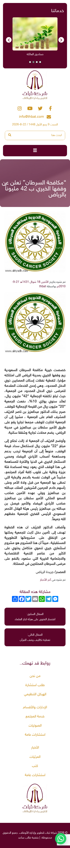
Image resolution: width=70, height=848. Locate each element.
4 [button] (30, 62)
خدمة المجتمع (35, 716)
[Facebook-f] (50, 108)
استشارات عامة (35, 735)
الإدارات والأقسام (35, 707)
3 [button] (33, 62)
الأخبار (35, 748)
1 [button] (40, 62)
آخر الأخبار (45, 580)
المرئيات (35, 757)
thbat (42, 286)
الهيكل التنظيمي (35, 694)
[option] (30, 38)
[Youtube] (30, 108)
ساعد (21, 838)
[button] (9, 40)
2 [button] (37, 62)
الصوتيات (35, 726)
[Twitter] (40, 108)
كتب (35, 766)
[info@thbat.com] (49, 117)
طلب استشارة (35, 685)
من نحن (35, 676)
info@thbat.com (31, 117)
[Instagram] (19, 108)
